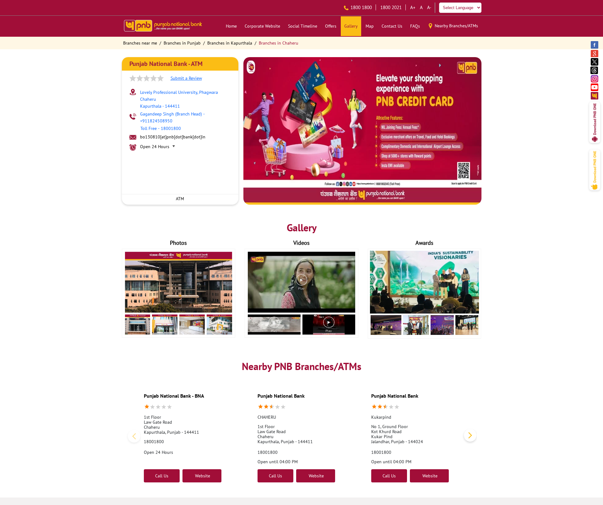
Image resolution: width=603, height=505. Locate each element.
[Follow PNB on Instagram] (594, 79)
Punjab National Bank (281, 396)
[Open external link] (594, 145)
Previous (133, 436)
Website (202, 476)
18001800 (154, 441)
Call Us (161, 476)
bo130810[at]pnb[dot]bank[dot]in (172, 137)
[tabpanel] (362, 131)
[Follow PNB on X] (594, 62)
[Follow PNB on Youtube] (594, 87)
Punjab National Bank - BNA (174, 396)
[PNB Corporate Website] (594, 95)
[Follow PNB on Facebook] (594, 45)
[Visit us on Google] (594, 53)
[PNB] (163, 26)
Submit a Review (186, 78)
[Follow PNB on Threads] (594, 70)
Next (469, 436)
